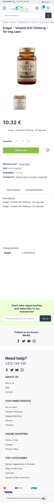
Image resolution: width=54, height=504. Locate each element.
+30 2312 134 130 (22, 1)
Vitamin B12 (44, 22)
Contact (9, 392)
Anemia (19, 177)
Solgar (21, 164)
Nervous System (30, 177)
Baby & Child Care (13, 468)
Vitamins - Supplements (19, 22)
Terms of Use (11, 440)
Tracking (9, 425)
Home (5, 22)
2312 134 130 (15, 363)
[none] (46, 1)
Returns (8, 420)
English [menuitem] (47, 2)
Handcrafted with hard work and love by (24, 498)
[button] (46, 149)
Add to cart (21, 150)
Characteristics (34, 189)
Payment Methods (14, 411)
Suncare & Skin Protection (17, 477)
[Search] (48, 15)
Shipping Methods (13, 416)
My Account (11, 407)
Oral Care (9, 473)
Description (14, 189)
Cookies (9, 444)
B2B (7, 387)
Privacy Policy (11, 449)
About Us (9, 383)
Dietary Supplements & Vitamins (20, 464)
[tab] (13, 190)
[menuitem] (46, 1)
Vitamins (34, 22)
